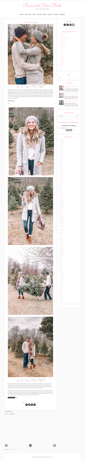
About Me (28, 14)
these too (37, 87)
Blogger (52, 457)
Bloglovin (73, 25)
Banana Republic (63, 43)
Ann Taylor (62, 39)
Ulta (61, 67)
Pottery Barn (62, 62)
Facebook (65, 25)
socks (25, 87)
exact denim (29, 85)
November (60, 142)
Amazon (61, 36)
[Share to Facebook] (32, 405)
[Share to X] (29, 405)
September (60, 146)
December (60, 155)
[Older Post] (54, 446)
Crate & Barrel (62, 45)
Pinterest (67, 25)
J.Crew (61, 51)
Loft (61, 54)
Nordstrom (62, 58)
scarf (43, 87)
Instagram (70, 25)
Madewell (61, 56)
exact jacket (18, 85)
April (60, 191)
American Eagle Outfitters (64, 37)
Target (61, 65)
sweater (36, 85)
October (60, 144)
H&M (61, 49)
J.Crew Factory (62, 52)
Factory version (23, 85)
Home (21, 14)
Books (56, 14)
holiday (26, 402)
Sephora (61, 64)
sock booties (31, 87)
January (60, 171)
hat (19, 87)
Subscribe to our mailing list (69, 125)
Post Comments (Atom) (14, 449)
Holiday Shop (41, 14)
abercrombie (62, 34)
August (60, 148)
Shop (34, 14)
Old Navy (61, 60)
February (60, 139)
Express (61, 47)
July (59, 185)
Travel (50, 14)
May (59, 164)
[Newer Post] (6, 446)
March (60, 151)
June (59, 187)
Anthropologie (62, 41)
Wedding (62, 14)
